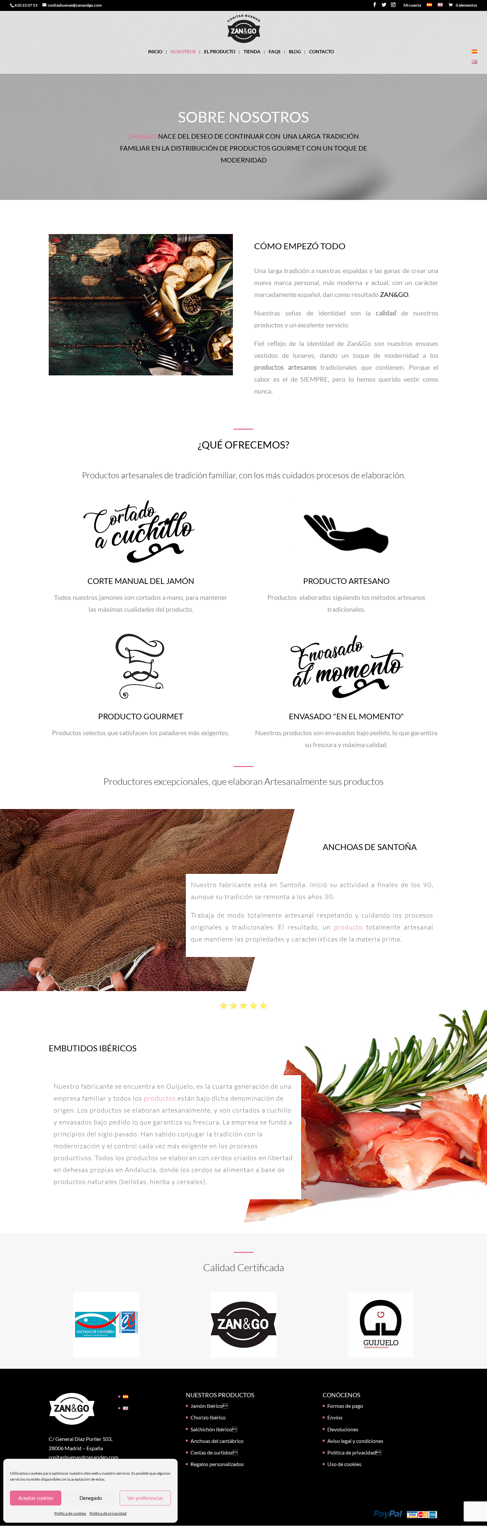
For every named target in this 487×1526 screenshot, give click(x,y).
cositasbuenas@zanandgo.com (83, 1457)
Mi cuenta (412, 5)
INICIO (155, 51)
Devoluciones (342, 1429)
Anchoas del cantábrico (217, 1441)
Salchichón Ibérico (213, 1429)
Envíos (335, 1417)
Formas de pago (345, 1406)
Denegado (91, 1498)
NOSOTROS (183, 51)
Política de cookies (70, 1513)
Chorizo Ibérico (208, 1417)
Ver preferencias (145, 1498)
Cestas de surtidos (214, 1452)
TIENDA (252, 51)
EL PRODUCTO (219, 51)
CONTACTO (321, 51)
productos (160, 1098)
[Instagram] (393, 6)
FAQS (275, 51)
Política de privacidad (354, 1452)
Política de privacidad (108, 1513)
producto (348, 927)
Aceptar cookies (35, 1498)
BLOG (295, 51)
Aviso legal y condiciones (355, 1441)
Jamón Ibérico (209, 1406)
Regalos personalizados (217, 1464)
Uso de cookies (344, 1464)
